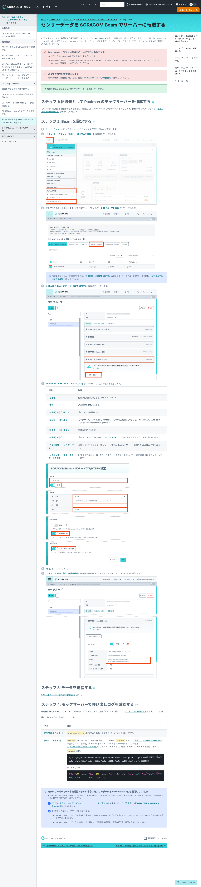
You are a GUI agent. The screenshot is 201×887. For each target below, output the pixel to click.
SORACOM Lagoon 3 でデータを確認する (18, 112)
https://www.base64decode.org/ (82, 746)
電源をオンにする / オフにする (15, 88)
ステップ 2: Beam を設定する (66, 121)
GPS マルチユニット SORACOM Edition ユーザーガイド (96, 19)
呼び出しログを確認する (135, 711)
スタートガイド (54, 19)
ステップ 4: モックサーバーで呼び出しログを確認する (88, 704)
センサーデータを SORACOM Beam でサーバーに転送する (17, 121)
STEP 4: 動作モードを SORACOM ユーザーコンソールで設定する (16, 76)
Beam (101, 38)
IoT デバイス (68, 19)
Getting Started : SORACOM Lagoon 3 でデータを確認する (69, 845)
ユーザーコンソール (54, 129)
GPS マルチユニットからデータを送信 (58, 694)
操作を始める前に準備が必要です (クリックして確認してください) (75, 88)
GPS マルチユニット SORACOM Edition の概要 (16, 35)
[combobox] (112, 4)
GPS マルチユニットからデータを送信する (18, 96)
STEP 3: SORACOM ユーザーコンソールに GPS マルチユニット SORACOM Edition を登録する (18, 66)
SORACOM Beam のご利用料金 (97, 77)
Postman (157, 38)
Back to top (10, 141)
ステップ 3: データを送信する (67, 688)
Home (43, 19)
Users (27, 7)
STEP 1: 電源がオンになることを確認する (18, 48)
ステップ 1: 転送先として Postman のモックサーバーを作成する (96, 101)
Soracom (12, 7)
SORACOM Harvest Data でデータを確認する (18, 104)
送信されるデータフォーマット (148, 740)
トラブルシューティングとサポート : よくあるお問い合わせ (139, 845)
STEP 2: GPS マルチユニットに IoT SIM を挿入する (17, 57)
